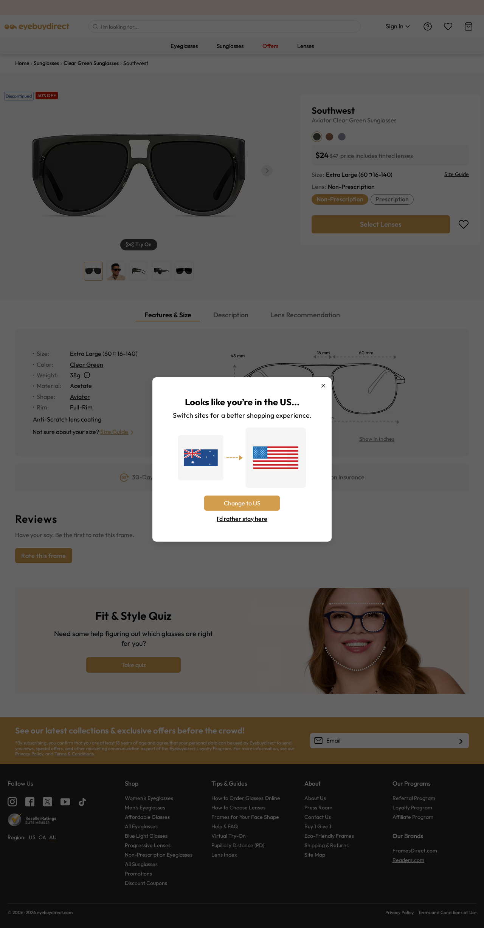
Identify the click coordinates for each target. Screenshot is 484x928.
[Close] (323, 385)
